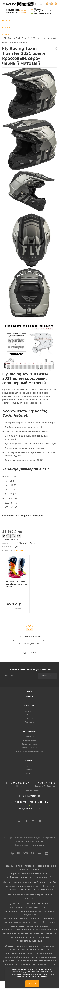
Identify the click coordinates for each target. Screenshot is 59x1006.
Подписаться (48, 676)
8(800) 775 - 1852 (16, 12)
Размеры (29, 769)
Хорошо (32, 984)
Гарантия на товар (29, 748)
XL (15, 536)
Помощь (29, 760)
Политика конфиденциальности (29, 751)
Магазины (30, 737)
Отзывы (29, 715)
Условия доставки (29, 744)
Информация (29, 731)
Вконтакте (19, 821)
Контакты (29, 718)
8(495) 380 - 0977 (16, 10)
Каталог (29, 691)
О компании (30, 711)
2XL (19, 536)
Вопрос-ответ (29, 766)
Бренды (29, 697)
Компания (29, 706)
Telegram (26, 821)
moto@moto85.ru (31, 795)
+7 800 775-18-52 (45, 783)
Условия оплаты (29, 740)
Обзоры (29, 773)
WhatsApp (40, 821)
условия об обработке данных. (32, 976)
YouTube (33, 821)
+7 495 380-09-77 (19, 783)
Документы (29, 722)
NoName (18, 550)
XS (3, 536)
